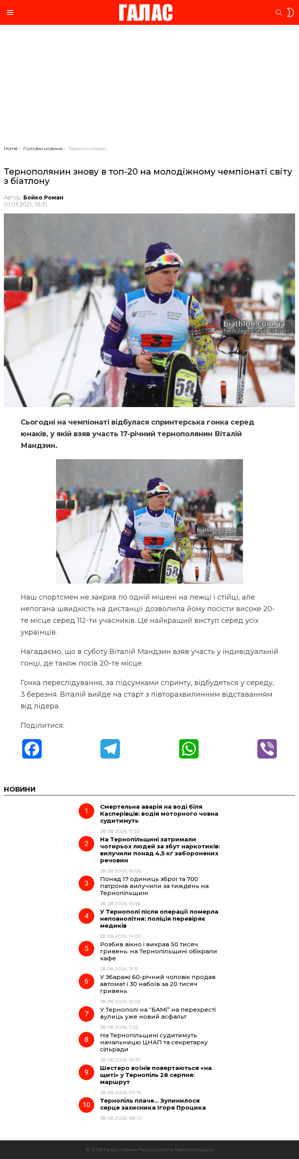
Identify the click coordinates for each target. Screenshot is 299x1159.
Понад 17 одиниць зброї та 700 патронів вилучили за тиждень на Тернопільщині (154, 886)
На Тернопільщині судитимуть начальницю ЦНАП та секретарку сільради (154, 1042)
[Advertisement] (149, 87)
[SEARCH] (279, 12)
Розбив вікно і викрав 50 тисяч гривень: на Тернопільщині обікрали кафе (158, 951)
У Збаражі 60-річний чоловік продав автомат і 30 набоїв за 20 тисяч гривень (158, 984)
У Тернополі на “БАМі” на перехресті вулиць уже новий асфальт (158, 1013)
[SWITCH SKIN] (290, 12)
